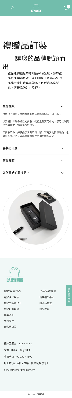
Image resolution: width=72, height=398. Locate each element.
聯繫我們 (9, 315)
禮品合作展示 (11, 297)
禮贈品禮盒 (45, 303)
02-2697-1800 (24, 356)
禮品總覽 (44, 309)
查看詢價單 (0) (69, 295)
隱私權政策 (10, 326)
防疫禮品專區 (46, 297)
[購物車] (66, 8)
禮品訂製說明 (11, 309)
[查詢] (12, 8)
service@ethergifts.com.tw (19, 369)
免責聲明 (9, 320)
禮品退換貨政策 (12, 303)
